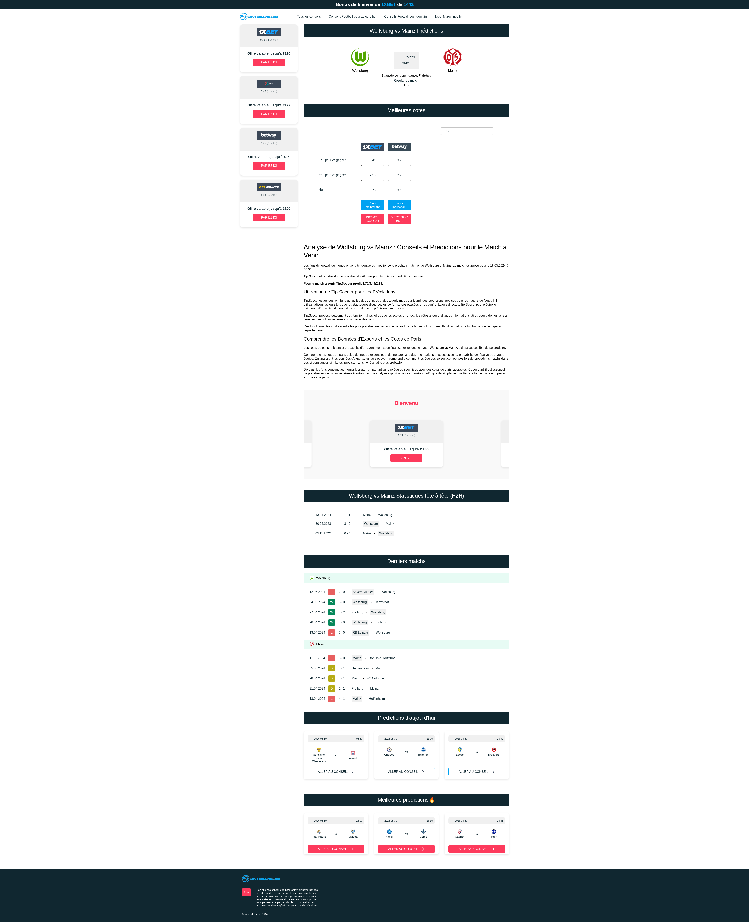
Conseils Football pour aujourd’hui (352, 16)
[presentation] (335, 444)
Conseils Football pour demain (405, 16)
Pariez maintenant (373, 204)
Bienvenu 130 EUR (372, 218)
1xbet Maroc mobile (448, 16)
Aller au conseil (333, 771)
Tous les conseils (309, 16)
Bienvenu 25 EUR (399, 218)
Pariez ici (406, 458)
